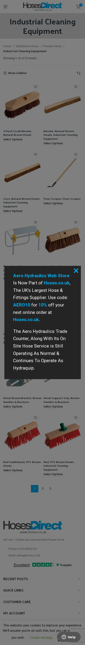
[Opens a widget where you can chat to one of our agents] (69, 637)
